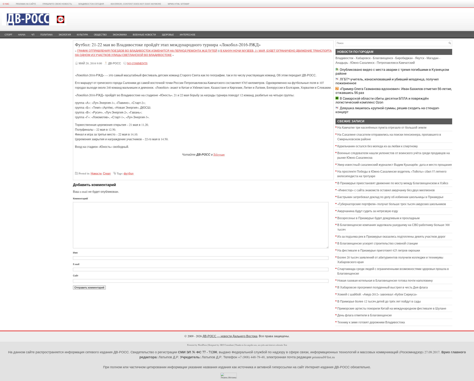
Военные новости (144, 34)
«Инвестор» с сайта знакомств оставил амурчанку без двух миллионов (386, 190)
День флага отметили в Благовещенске (364, 315)
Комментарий (80, 198)
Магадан (432, 58)
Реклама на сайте (26, 4)
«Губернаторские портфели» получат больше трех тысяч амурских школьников (391, 204)
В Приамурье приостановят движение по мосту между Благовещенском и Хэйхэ (392, 183)
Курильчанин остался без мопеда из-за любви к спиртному (377, 146)
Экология (65, 34)
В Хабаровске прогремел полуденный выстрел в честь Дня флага (382, 287)
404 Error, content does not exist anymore (136, 4)
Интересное (187, 34)
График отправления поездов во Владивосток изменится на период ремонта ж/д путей (147, 50)
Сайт (75, 275)
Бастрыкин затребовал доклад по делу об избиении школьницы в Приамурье (390, 197)
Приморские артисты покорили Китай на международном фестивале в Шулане (391, 308)
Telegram (219, 154)
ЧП (32, 34)
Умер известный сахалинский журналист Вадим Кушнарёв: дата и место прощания (394, 165)
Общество (100, 34)
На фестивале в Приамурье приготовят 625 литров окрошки (378, 250)
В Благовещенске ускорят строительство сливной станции (377, 243)
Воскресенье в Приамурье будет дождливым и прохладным (378, 218)
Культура (82, 34)
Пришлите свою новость (57, 4)
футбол (128, 173)
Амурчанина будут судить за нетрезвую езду (367, 211)
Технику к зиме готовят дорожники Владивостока (371, 322)
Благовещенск (383, 58)
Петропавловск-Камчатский (396, 63)
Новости (96, 173)
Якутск (419, 58)
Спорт (8, 34)
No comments (137, 63)
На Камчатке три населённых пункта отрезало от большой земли (381, 127)
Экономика (120, 34)
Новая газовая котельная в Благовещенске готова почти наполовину (385, 280)
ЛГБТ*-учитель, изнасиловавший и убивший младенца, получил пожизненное (387, 81)
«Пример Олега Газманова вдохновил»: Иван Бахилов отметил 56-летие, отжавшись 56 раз (394, 91)
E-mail (76, 264)
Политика (46, 34)
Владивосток (344, 58)
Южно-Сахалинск (362, 63)
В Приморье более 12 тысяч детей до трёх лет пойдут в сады (379, 301)
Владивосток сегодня (91, 4)
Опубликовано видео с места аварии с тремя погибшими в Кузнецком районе (392, 71)
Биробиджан (404, 58)
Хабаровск (363, 58)
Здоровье (168, 34)
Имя (75, 252)
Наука (21, 34)
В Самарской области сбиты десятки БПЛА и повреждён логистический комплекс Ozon (382, 100)
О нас (6, 4)
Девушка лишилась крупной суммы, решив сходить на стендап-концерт (388, 110)
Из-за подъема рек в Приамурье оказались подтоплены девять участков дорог (391, 236)
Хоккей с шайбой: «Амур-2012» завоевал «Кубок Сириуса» (377, 294)
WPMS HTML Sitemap (178, 4)
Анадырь (342, 63)
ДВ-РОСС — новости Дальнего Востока (230, 336)
